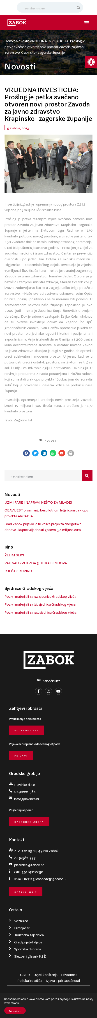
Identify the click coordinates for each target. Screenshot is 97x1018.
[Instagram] (48, 691)
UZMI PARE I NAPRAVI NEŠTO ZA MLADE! (38, 501)
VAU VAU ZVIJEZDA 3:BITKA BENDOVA (36, 562)
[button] (91, 62)
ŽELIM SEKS (14, 554)
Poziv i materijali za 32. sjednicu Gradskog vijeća (40, 595)
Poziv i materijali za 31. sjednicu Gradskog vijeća (40, 603)
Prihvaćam (15, 1010)
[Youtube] (58, 691)
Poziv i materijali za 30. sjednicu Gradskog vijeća (40, 611)
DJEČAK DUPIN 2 (18, 570)
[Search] (78, 7)
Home (9, 40)
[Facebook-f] (38, 691)
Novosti (22, 40)
